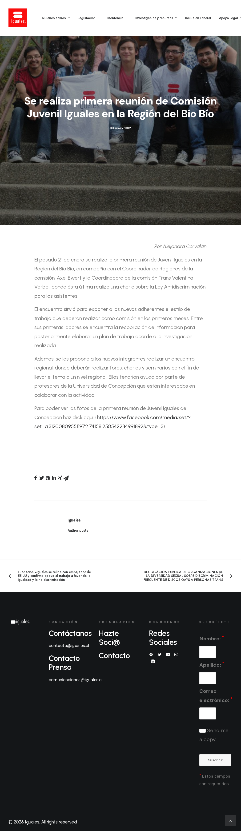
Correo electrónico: (215, 696)
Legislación (87, 18)
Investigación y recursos (154, 18)
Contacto (114, 655)
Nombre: (211, 638)
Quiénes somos (54, 18)
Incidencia (115, 18)
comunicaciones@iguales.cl (75, 679)
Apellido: (211, 664)
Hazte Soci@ (109, 638)
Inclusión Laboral (198, 18)
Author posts (78, 530)
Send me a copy (214, 735)
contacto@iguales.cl (69, 645)
